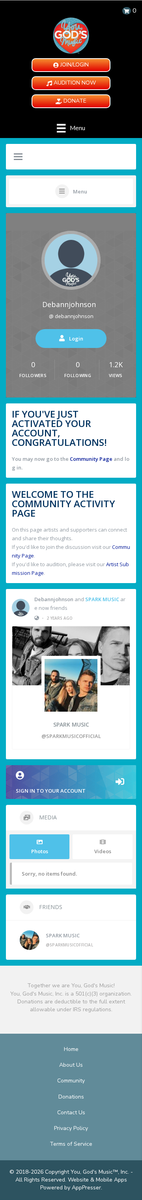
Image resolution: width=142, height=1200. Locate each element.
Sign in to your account (51, 790)
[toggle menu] (18, 157)
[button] (71, 65)
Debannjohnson (69, 304)
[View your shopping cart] (126, 11)
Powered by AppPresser (70, 1187)
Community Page (91, 458)
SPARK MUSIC (102, 599)
